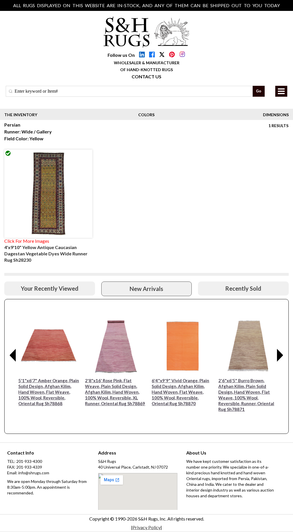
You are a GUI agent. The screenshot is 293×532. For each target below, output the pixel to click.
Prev (13, 355)
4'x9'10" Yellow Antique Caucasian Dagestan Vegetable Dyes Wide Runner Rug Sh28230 (46, 253)
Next (280, 355)
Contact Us (146, 76)
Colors (146, 114)
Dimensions (276, 114)
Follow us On (121, 55)
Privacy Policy (146, 527)
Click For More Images (26, 241)
